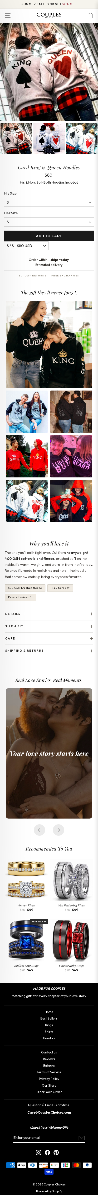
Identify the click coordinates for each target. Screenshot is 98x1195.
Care (10, 638)
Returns (49, 1065)
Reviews (49, 1059)
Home (49, 1012)
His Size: (11, 193)
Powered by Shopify (49, 1191)
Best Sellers (49, 1018)
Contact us (49, 1052)
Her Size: (11, 213)
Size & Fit (14, 626)
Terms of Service (49, 1072)
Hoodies (49, 1038)
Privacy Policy (49, 1079)
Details (12, 614)
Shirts (49, 1032)
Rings (49, 1025)
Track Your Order (49, 1092)
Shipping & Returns (24, 650)
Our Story (49, 1085)
